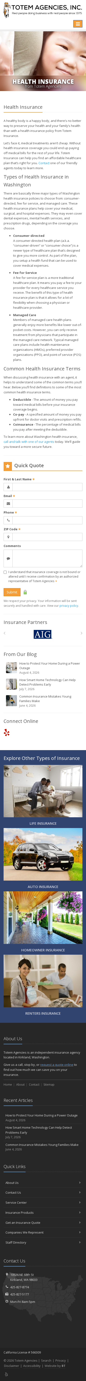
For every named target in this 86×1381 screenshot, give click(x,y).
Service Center (16, 1202)
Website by (55, 1366)
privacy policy (68, 606)
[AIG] (43, 634)
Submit (12, 592)
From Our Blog (20, 654)
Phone (10, 512)
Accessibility (32, 1366)
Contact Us (13, 1192)
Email (9, 496)
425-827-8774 (19, 1287)
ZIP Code (12, 529)
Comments (12, 546)
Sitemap (48, 1085)
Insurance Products (19, 1212)
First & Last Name (19, 479)
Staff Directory (15, 1242)
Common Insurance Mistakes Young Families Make (45, 701)
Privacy (60, 1360)
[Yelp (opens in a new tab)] (7, 732)
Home (8, 1085)
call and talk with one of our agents (29, 441)
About (20, 1085)
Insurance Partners (25, 622)
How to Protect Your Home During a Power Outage (49, 668)
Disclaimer (11, 1366)
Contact (43, 163)
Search (46, 1360)
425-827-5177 (19, 1294)
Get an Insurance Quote (22, 1222)
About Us (12, 1183)
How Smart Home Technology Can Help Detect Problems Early (47, 684)
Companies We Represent (24, 1232)
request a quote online (56, 1064)
